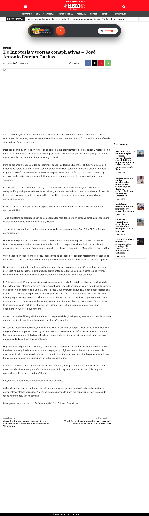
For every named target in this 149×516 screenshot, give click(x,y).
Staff (14, 63)
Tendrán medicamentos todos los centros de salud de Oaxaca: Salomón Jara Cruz (87, 422)
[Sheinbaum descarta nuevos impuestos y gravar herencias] (140, 206)
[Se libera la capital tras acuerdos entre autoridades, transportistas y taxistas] (140, 222)
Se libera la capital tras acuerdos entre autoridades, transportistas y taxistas (124, 225)
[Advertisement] (131, 90)
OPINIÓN (7, 48)
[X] (94, 63)
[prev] (137, 19)
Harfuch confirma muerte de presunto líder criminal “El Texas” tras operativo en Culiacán (125, 246)
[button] (123, 6)
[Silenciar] (102, 31)
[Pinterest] (101, 63)
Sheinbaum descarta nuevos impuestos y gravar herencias (124, 207)
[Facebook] (88, 63)
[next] (141, 19)
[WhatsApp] (108, 63)
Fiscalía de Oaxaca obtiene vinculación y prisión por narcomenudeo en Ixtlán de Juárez (68, 19)
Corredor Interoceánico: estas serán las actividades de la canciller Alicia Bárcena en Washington (26, 424)
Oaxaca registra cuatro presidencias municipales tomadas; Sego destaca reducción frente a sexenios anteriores (124, 187)
